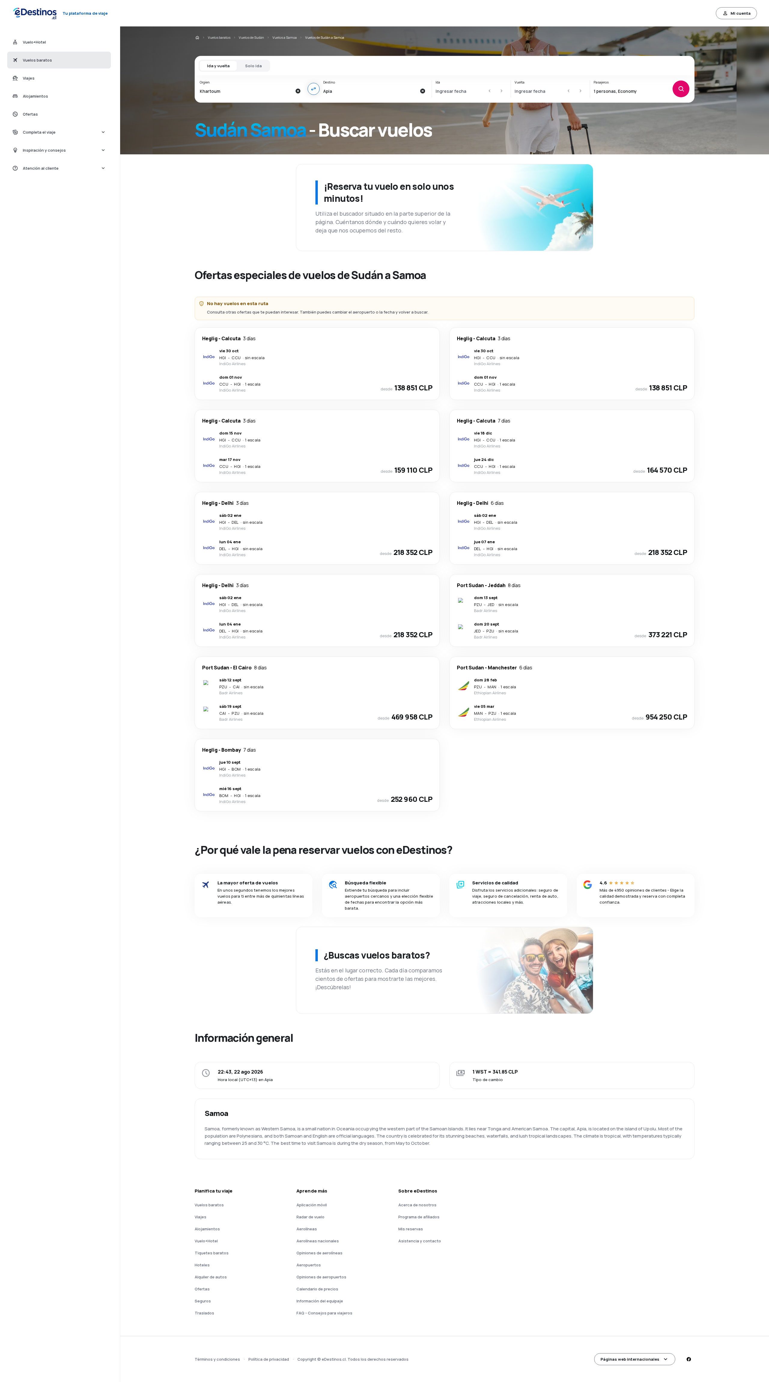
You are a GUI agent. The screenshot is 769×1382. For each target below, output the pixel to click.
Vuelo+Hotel (206, 1241)
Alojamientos (207, 1229)
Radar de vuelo (310, 1217)
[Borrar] (298, 91)
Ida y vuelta (218, 65)
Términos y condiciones (217, 1359)
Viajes (200, 1217)
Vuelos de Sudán (251, 37)
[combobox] (246, 91)
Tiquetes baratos (212, 1253)
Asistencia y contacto (419, 1241)
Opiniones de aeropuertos (321, 1277)
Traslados (204, 1313)
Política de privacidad (268, 1359)
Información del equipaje (319, 1301)
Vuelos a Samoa (284, 37)
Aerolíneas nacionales (317, 1241)
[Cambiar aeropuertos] (314, 89)
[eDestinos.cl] (197, 37)
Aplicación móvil (311, 1205)
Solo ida (253, 65)
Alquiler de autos (211, 1277)
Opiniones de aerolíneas (319, 1253)
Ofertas (202, 1289)
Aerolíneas (306, 1229)
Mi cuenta (741, 13)
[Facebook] (688, 1359)
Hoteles (202, 1265)
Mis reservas (410, 1229)
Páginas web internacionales (629, 1359)
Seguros (203, 1301)
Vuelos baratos (219, 37)
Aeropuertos (308, 1265)
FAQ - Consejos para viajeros (324, 1313)
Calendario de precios (317, 1289)
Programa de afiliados (418, 1217)
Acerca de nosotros (417, 1205)
